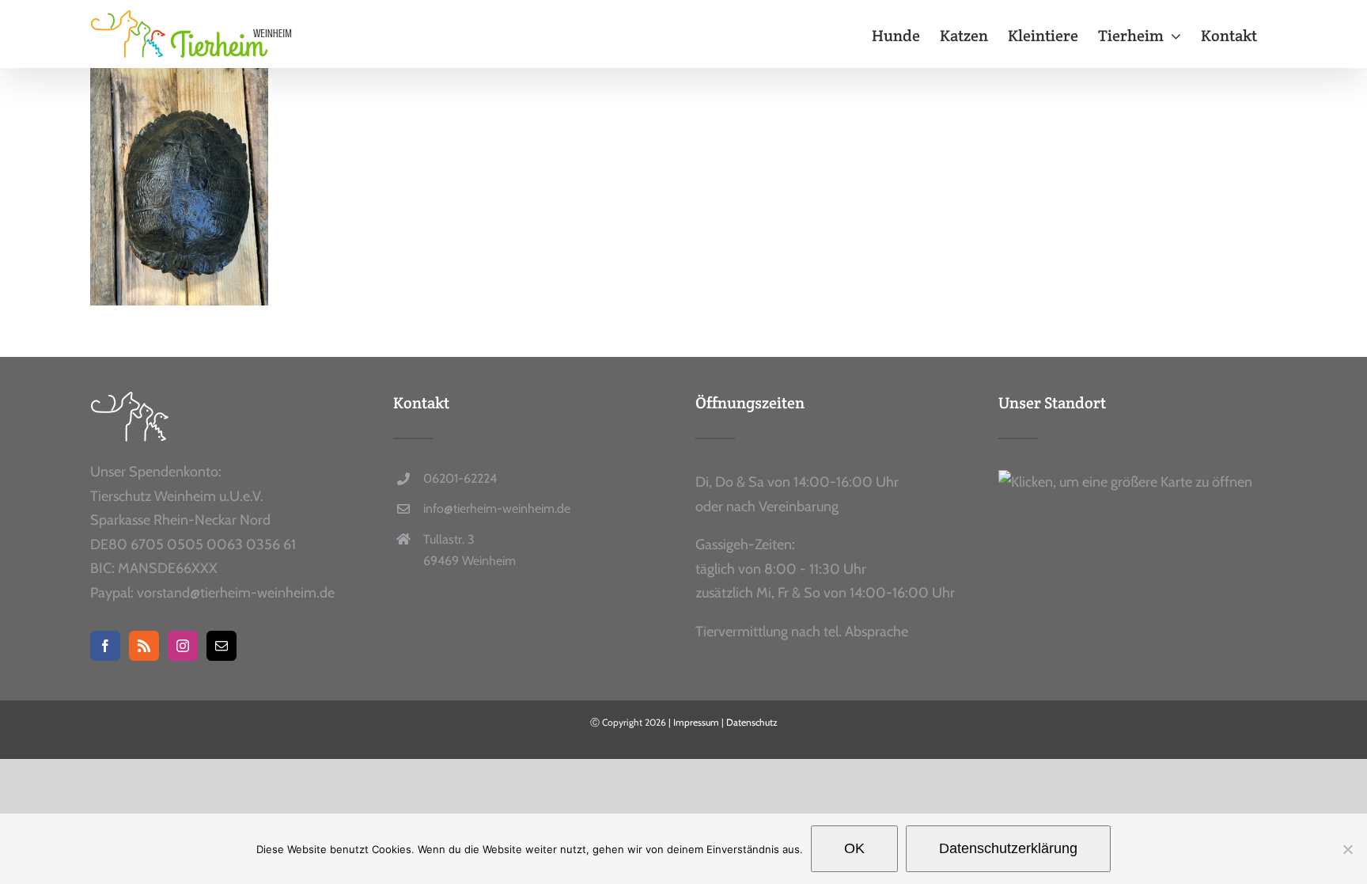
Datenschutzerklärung (1008, 848)
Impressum (696, 722)
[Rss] (144, 646)
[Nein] (1347, 849)
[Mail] (221, 646)
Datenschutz (752, 722)
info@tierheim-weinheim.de (496, 508)
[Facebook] (105, 646)
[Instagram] (183, 646)
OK (854, 848)
